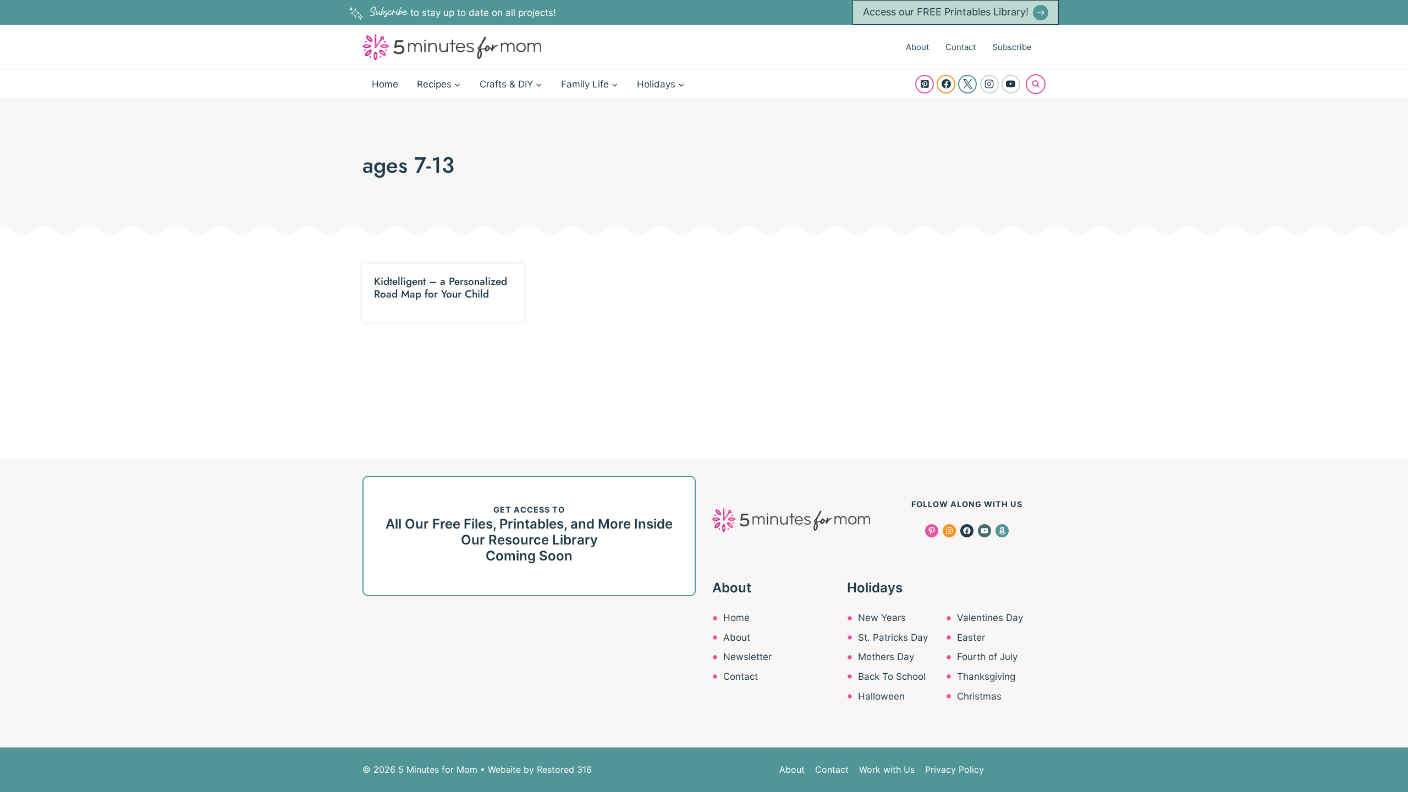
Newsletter (747, 656)
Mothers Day (886, 656)
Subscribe (1012, 47)
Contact (960, 47)
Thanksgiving (986, 676)
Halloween (881, 696)
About (917, 47)
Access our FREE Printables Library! (945, 12)
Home (385, 84)
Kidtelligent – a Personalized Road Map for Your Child (440, 287)
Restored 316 (564, 769)
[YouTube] (1011, 84)
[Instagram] (989, 84)
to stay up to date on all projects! (463, 12)
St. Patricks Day (893, 637)
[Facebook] (946, 84)
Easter (971, 637)
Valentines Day (990, 617)
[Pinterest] (924, 84)
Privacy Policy (954, 769)
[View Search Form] (1036, 84)
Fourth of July (987, 656)
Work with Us (887, 769)
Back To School (892, 676)
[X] (967, 84)
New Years (882, 617)
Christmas (979, 696)
